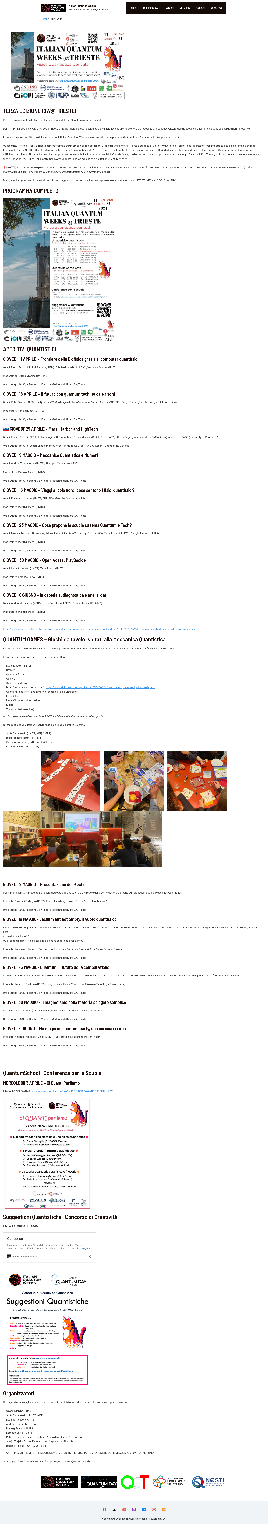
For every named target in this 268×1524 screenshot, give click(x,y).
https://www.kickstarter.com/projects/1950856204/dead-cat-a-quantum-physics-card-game (100, 687)
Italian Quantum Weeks (82, 5)
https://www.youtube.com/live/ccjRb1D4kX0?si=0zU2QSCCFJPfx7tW (72, 1091)
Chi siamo (185, 7)
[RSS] (163, 1509)
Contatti (200, 7)
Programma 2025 (151, 7)
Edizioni (170, 7)
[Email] (153, 1509)
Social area (216, 7)
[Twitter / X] (114, 1509)
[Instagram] (134, 1509)
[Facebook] (104, 1509)
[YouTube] (124, 1509)
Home (133, 7)
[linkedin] (144, 1509)
